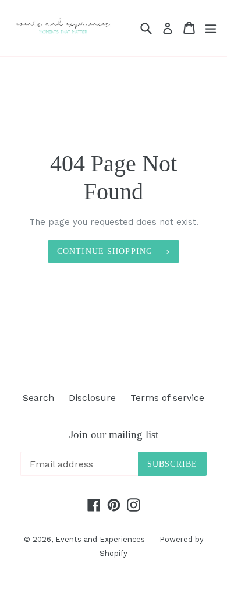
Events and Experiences (100, 539)
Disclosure (92, 397)
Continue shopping (104, 251)
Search (38, 397)
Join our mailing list (113, 434)
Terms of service (167, 397)
